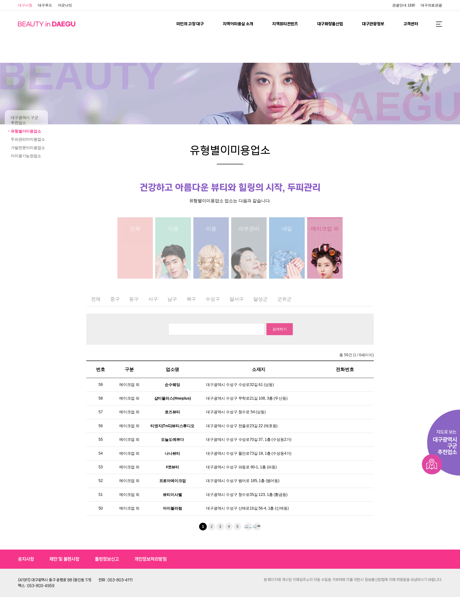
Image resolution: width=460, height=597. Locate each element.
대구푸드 (45, 5)
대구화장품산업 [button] (330, 23)
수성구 (213, 299)
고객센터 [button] (410, 23)
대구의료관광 (431, 5)
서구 (153, 299)
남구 (172, 299)
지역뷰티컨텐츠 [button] (285, 23)
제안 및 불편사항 (64, 559)
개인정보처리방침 (150, 559)
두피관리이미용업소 (28, 139)
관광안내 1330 (403, 5)
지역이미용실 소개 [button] (238, 23)
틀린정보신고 (107, 559)
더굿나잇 (65, 5)
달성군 (260, 299)
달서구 (237, 299)
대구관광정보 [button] (373, 23)
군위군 (284, 299)
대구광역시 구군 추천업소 (24, 120)
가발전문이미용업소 (28, 148)
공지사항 (26, 559)
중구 (115, 299)
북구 (191, 299)
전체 (96, 299)
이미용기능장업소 (26, 156)
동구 (134, 299)
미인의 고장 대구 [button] (190, 23)
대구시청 (25, 5)
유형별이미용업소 (26, 131)
